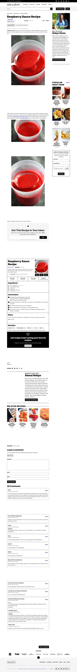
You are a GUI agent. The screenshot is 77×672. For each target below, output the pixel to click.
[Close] (55, 326)
